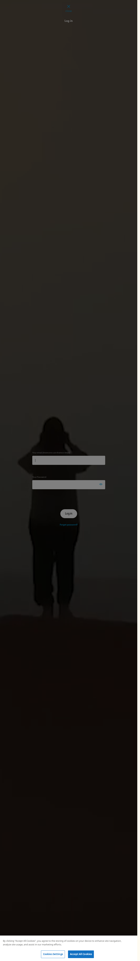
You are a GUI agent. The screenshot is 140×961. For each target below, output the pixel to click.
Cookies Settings (53, 954)
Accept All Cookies (81, 954)
